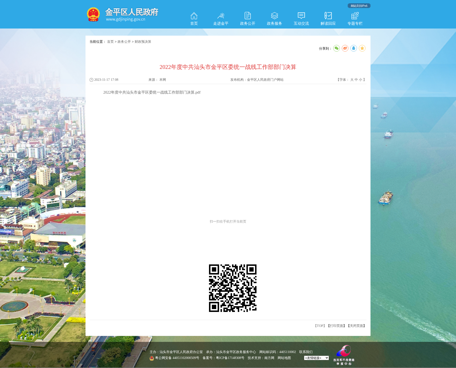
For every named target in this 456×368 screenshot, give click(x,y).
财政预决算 (143, 41)
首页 (194, 23)
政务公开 (247, 23)
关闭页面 (356, 326)
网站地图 (284, 358)
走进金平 (220, 23)
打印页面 (336, 326)
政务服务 (274, 23)
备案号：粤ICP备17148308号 (223, 358)
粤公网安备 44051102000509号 (177, 358)
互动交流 (301, 23)
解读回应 (328, 23)
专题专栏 (355, 23)
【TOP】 (320, 326)
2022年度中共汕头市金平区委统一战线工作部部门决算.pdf (151, 92)
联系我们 (306, 352)
